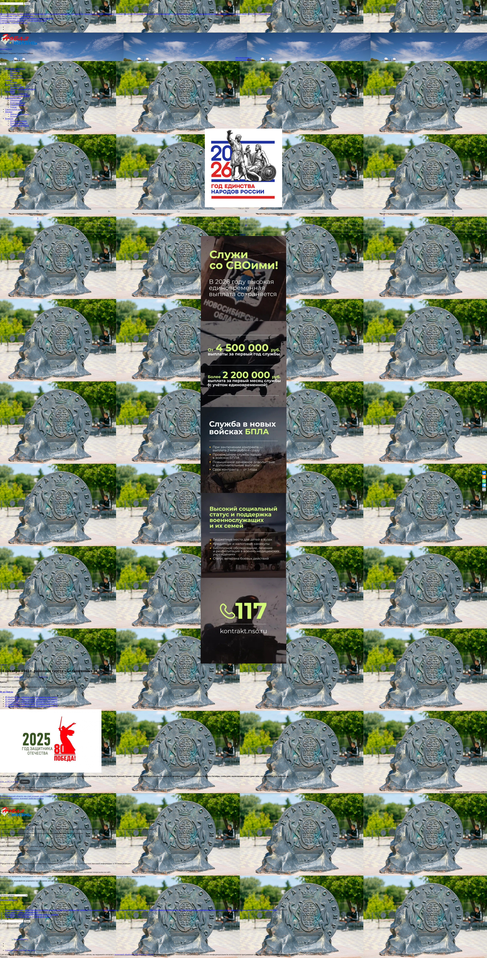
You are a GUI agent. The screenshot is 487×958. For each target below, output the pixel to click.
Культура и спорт (17, 103)
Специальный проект (14, 109)
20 (246, 225)
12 (178, 221)
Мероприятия (16, 75)
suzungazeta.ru (6, 49)
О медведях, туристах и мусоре (13, 23)
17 (38, 225)
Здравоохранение (17, 105)
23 (453, 225)
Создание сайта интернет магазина (20, 950)
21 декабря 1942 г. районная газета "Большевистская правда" (31, 704)
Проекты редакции (18, 121)
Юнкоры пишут (17, 77)
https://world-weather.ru (243, 58)
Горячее (13, 82)
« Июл (242, 235)
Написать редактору (19, 123)
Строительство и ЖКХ (20, 96)
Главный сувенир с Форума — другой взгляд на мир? (23, 20)
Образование (15, 100)
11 (109, 221)
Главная (8, 80)
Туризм (13, 107)
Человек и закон (17, 87)
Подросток (15, 71)
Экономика (10, 91)
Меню (3, 64)
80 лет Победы (6, 692)
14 (314, 221)
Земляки (8, 112)
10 (38, 221)
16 (453, 221)
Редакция (9, 118)
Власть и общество (13, 84)
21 (314, 225)
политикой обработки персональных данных (134, 954)
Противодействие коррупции (23, 89)
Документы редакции (19, 125)
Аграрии (14, 116)
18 (109, 225)
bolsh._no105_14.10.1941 (9, 781)
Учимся (13, 73)
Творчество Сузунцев (19, 114)
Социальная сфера (13, 98)
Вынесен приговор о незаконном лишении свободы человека (26, 18)
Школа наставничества (15, 68)
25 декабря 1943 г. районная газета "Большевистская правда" (31, 699)
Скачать (25, 781)
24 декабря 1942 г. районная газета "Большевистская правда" (31, 701)
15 (384, 221)
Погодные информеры (243, 60)
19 (178, 225)
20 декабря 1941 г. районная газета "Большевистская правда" (31, 706)
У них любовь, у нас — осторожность (16, 16)
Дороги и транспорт (19, 93)
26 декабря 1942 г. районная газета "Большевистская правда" (31, 697)
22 (384, 225)
